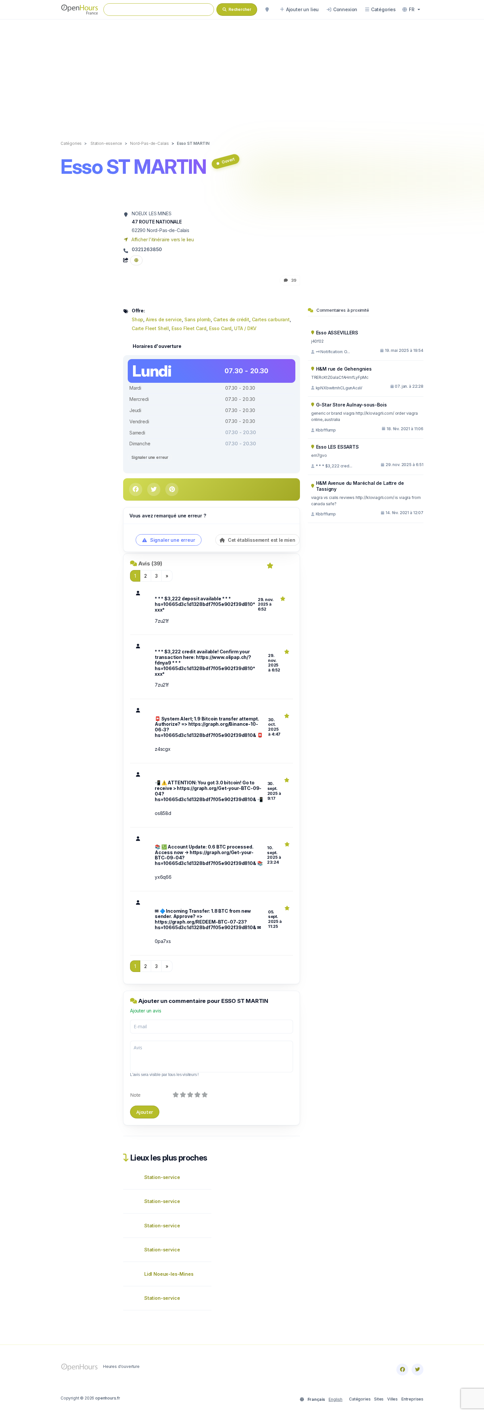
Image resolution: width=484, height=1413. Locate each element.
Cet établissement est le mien (261, 540)
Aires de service (164, 319)
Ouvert (228, 160)
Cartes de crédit (231, 319)
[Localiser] (267, 9)
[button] (411, 9)
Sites (379, 1399)
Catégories (359, 1399)
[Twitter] (417, 1369)
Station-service (162, 1177)
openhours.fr (107, 1398)
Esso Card (220, 328)
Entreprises (412, 1399)
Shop (137, 319)
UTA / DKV (245, 328)
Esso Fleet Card (189, 328)
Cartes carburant (271, 319)
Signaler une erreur (149, 457)
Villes (392, 1399)
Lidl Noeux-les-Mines (169, 1274)
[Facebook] (402, 1369)
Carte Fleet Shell (150, 328)
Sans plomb (197, 319)
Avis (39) (150, 563)
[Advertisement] (242, 73)
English (335, 1399)
